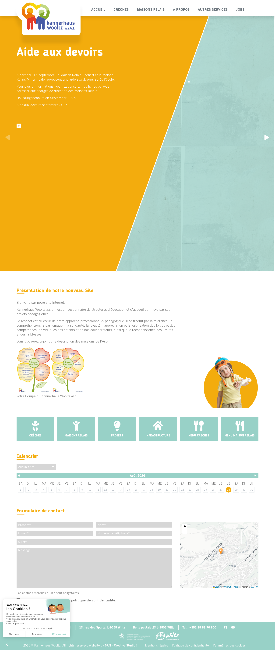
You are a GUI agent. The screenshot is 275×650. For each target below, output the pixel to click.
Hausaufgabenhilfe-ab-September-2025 (46, 98)
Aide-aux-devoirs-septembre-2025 (42, 105)
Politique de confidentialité (190, 645)
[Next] (266, 138)
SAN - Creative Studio (120, 645)
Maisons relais (151, 9)
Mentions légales (156, 645)
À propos (181, 9)
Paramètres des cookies (229, 645)
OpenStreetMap (231, 586)
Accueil (98, 9)
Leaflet (218, 586)
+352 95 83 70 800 (202, 627)
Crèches (121, 9)
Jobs (240, 9)
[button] (221, 551)
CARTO (254, 586)
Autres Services (213, 9)
